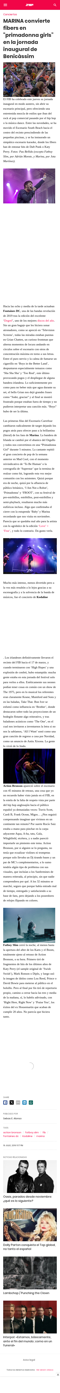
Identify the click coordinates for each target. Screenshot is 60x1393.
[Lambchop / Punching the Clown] (30, 1273)
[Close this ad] (58, 1374)
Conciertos (10, 14)
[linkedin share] (24, 1102)
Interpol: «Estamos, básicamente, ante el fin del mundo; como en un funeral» (27, 1341)
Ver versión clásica (44, 1370)
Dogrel (8, 320)
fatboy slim (32, 1132)
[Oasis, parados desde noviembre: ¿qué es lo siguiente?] (30, 1176)
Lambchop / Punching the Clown (26, 1293)
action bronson (12, 1132)
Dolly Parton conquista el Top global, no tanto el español (29, 1247)
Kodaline (27, 1136)
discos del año (45, 320)
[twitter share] (12, 1102)
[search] (55, 5)
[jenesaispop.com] (30, 5)
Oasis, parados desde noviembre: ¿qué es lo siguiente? (27, 1199)
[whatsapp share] (31, 1102)
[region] (30, 251)
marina (40, 1136)
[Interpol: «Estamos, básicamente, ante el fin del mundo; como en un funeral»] (30, 1317)
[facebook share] (5, 1102)
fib (44, 1132)
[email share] (18, 1102)
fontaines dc (11, 1136)
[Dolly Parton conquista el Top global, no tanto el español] (30, 1224)
